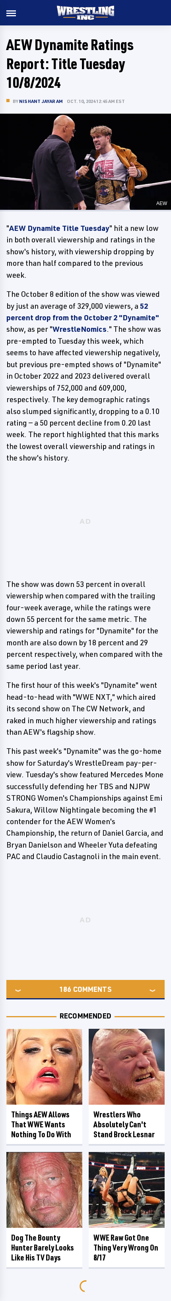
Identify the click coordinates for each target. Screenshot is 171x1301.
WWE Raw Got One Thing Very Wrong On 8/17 (125, 1247)
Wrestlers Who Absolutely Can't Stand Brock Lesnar (124, 1124)
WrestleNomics (79, 329)
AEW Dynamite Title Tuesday (59, 228)
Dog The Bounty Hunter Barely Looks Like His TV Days (42, 1247)
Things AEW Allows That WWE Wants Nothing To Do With (41, 1124)
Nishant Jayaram (41, 101)
